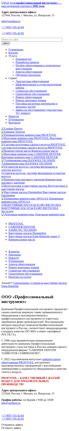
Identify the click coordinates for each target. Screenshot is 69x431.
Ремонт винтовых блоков (31, 100)
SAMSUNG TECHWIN (22, 229)
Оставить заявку (11, 427)
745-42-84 (12, 27)
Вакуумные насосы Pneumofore (27, 233)
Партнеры (14, 254)
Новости (13, 116)
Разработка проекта (27, 62)
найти (6, 43)
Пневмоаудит (24, 59)
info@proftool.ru (10, 21)
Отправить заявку (12, 424)
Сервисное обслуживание (31, 90)
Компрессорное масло (21, 239)
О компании (15, 49)
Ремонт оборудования (29, 97)
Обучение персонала (28, 74)
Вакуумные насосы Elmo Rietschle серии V (34, 236)
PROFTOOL (16, 223)
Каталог (13, 52)
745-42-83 (12, 33)
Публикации (16, 119)
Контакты (14, 122)
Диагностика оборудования (32, 81)
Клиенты (13, 251)
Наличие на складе (19, 276)
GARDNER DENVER (21, 226)
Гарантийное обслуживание (33, 94)
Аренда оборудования (29, 71)
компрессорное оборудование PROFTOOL (31, 361)
